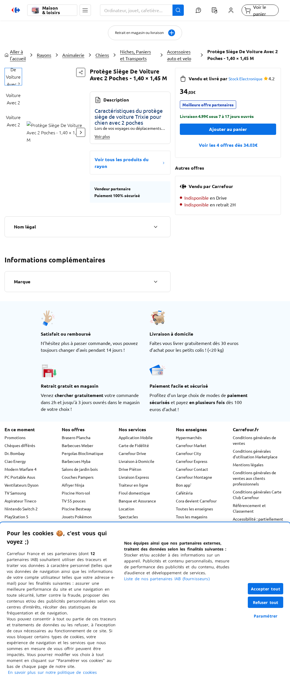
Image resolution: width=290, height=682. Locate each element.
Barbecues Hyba (76, 461)
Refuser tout (265, 602)
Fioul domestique (134, 492)
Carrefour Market (191, 445)
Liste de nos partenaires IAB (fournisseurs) (167, 578)
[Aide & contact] (198, 10)
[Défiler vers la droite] (80, 132)
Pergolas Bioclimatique (82, 453)
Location (126, 508)
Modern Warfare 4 (21, 469)
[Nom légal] (155, 226)
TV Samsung (15, 492)
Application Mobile (136, 437)
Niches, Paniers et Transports (135, 55)
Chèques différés (20, 445)
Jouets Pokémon (77, 516)
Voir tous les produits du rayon (121, 162)
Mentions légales (248, 464)
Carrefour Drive (132, 453)
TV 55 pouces (74, 500)
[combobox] (142, 10)
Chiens (102, 55)
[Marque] (155, 281)
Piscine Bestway (76, 508)
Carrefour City (188, 453)
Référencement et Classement (249, 508)
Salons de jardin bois (80, 469)
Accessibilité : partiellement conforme (258, 521)
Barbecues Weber (77, 445)
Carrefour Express (191, 461)
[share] (80, 72)
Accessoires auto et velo (179, 55)
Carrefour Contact (192, 469)
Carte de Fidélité (134, 445)
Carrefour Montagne (194, 477)
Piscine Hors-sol (76, 492)
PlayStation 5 (16, 516)
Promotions (15, 437)
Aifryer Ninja (73, 484)
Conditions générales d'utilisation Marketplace (255, 453)
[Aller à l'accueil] (15, 10)
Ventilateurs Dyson (22, 484)
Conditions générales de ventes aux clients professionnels (254, 478)
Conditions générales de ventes (254, 440)
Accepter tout (265, 589)
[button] (85, 10)
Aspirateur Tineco (20, 500)
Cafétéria (184, 492)
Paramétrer (266, 616)
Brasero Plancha (76, 437)
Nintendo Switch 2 (21, 508)
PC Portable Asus (20, 477)
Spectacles (128, 516)
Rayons (44, 55)
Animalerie (73, 55)
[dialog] (145, 602)
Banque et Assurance (137, 500)
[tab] (13, 76)
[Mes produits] (215, 10)
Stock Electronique (246, 78)
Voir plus (102, 136)
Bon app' (183, 484)
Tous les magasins (191, 516)
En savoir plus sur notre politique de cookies (52, 672)
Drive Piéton (130, 469)
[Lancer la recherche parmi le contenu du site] (178, 10)
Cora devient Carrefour (196, 500)
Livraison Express (134, 477)
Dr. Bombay (15, 453)
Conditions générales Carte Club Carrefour (257, 494)
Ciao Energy (15, 461)
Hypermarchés (189, 437)
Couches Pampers (77, 477)
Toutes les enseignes (194, 508)
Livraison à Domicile (136, 461)
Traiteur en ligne (133, 484)
